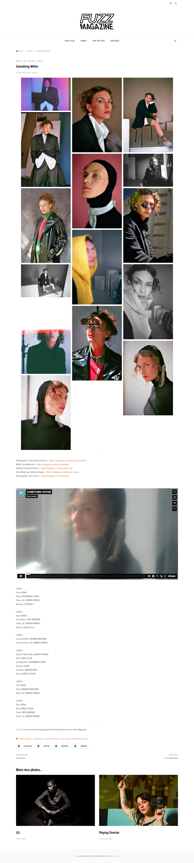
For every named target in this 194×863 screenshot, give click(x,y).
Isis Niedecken (38, 739)
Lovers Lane (20, 758)
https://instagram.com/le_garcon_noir (57, 468)
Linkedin (83, 746)
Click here (20, 729)
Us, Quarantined (171, 758)
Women (40, 61)
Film (24, 61)
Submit (84, 41)
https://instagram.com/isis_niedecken (53, 464)
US (18, 832)
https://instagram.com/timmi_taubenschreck (68, 460)
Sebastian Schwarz (53, 739)
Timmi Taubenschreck (80, 739)
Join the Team (98, 41)
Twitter (46, 746)
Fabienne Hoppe (25, 739)
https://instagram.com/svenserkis (55, 476)
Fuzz (36, 73)
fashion (19, 61)
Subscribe (114, 41)
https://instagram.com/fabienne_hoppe (62, 472)
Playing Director (109, 832)
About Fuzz (70, 41)
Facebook (28, 746)
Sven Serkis (65, 739)
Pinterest (65, 746)
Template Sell (114, 856)
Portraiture (32, 61)
